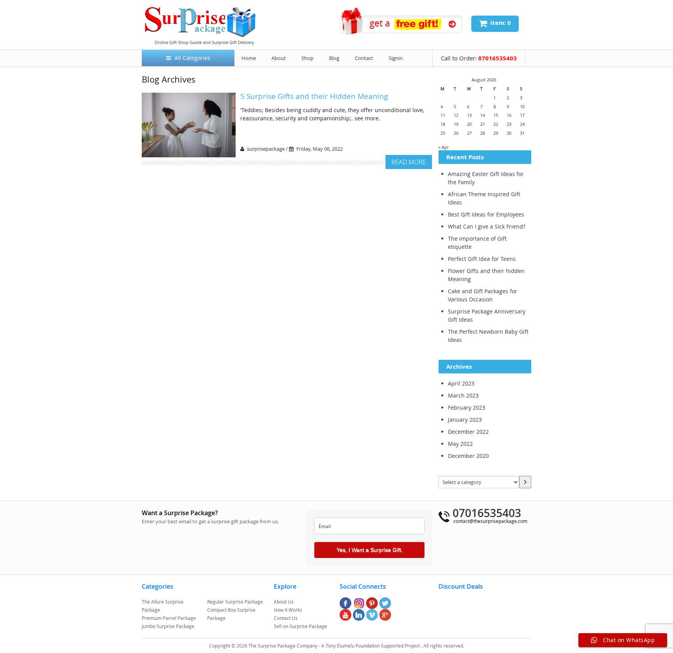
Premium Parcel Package (169, 618)
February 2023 (466, 407)
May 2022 (460, 443)
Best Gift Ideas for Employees (486, 214)
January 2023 (465, 419)
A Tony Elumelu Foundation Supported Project (371, 645)
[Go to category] (525, 482)
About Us (284, 601)
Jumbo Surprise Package (168, 626)
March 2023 (463, 395)
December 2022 (468, 431)
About (278, 58)
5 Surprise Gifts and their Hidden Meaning (314, 96)
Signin (396, 58)
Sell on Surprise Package (300, 626)
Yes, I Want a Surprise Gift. (369, 550)
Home (248, 58)
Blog (334, 58)
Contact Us (286, 618)
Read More (408, 162)
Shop (307, 58)
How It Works (288, 610)
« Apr (444, 147)
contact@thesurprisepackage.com (490, 521)
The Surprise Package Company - (284, 645)
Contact (364, 58)
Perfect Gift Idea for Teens (482, 258)
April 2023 (461, 383)
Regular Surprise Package (235, 601)
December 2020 (468, 455)
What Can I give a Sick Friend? (486, 226)
